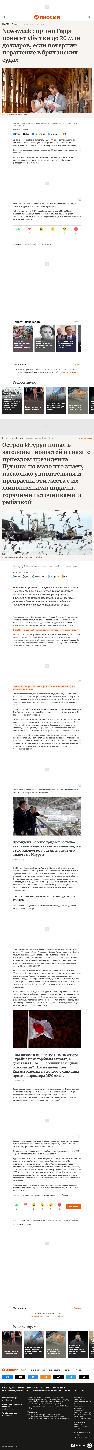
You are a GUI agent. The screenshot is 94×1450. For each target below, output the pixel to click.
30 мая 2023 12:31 (27, 24)
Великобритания (29, 244)
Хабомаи (75, 1220)
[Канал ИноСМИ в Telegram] (71, 1377)
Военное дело (54, 1370)
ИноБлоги (89, 1370)
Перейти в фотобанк (35, 557)
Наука (44, 1370)
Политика (51, 1220)
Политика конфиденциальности (15, 1391)
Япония (19, 438)
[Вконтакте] (38, 134)
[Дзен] (26, 134)
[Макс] (16, 134)
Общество (66, 1370)
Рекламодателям (58, 1388)
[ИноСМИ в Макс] (7, 1377)
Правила (77, 365)
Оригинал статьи (85, 438)
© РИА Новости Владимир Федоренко (15, 557)
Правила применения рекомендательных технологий (51, 1391)
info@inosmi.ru (7, 1409)
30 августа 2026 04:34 (33, 438)
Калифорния (17, 244)
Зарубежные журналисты (28, 1388)
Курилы (28, 1224)
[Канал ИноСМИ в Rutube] (58, 1377)
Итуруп (15, 1220)
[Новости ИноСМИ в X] (84, 1377)
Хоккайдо (59, 1220)
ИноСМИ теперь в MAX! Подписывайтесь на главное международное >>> (46, 630)
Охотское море (18, 1224)
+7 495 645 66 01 (8, 1415)
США (38, 244)
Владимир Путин (40, 1220)
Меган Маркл (46, 244)
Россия (15, 24)
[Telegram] (53, 134)
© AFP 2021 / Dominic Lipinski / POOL (14, 115)
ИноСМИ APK (79, 1391)
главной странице (69, 372)
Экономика (35, 1370)
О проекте (45, 1388)
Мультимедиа (78, 1370)
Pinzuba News (8, 438)
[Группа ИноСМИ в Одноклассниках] (45, 1377)
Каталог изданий (8, 1388)
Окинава (67, 1220)
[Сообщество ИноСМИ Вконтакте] (33, 1377)
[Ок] (64, 134)
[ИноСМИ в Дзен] (20, 1377)
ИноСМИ (6, 24)
